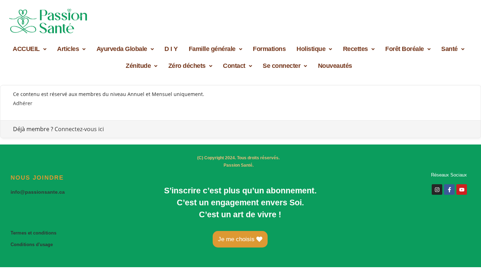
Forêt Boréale (404, 48)
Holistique (310, 48)
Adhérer (22, 103)
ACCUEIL (26, 48)
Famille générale (212, 48)
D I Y (171, 48)
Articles (68, 48)
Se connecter (281, 65)
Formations (269, 48)
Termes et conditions (33, 233)
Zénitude (138, 65)
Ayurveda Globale (121, 48)
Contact (234, 65)
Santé (449, 48)
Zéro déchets (187, 65)
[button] (29, 49)
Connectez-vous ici (79, 129)
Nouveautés (335, 65)
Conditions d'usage (32, 244)
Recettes (355, 48)
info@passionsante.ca (38, 192)
